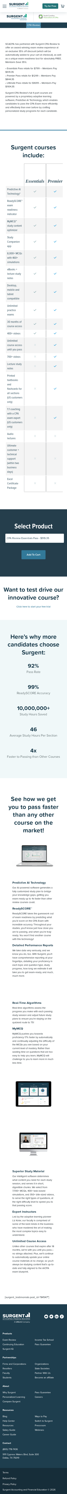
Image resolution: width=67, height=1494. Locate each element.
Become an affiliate (44, 1377)
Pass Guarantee (43, 1344)
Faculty (6, 1373)
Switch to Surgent (44, 1421)
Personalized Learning (14, 1397)
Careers (39, 1397)
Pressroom (40, 1425)
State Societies (42, 1368)
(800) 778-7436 (10, 1449)
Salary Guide (9, 1430)
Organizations (42, 1364)
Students (7, 1377)
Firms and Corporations (14, 1364)
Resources (8, 1425)
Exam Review (9, 1340)
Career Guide (9, 1434)
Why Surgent (9, 1392)
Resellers (7, 1368)
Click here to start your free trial (33, 606)
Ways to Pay (41, 1416)
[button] (5, 6)
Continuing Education (13, 1344)
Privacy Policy (9, 1484)
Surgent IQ (8, 1349)
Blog (5, 1416)
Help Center (9, 1421)
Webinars (39, 1430)
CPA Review (33, 25)
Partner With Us (43, 1373)
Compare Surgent (11, 1401)
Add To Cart (33, 554)
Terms (6, 1472)
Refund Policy (9, 1478)
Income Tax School (44, 1340)
